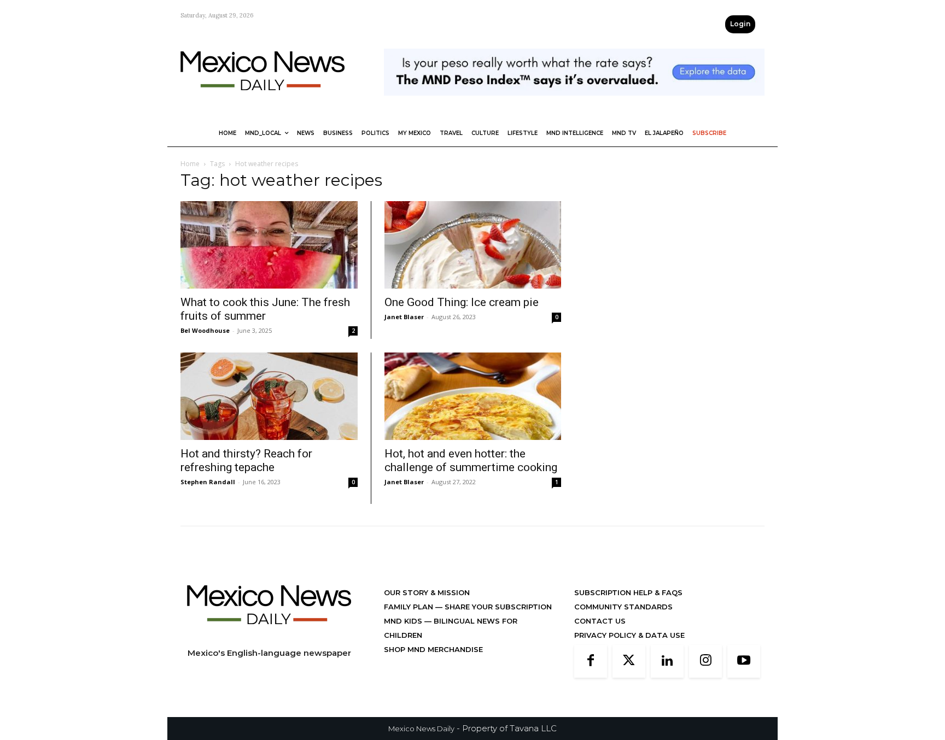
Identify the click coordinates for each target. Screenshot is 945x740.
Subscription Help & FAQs (628, 592)
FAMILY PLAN (409, 606)
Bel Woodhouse (205, 330)
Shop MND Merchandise (433, 649)
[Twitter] (628, 661)
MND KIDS (404, 620)
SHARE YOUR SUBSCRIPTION (497, 606)
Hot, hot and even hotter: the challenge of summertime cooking (470, 460)
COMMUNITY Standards (623, 606)
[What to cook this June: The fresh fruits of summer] (269, 245)
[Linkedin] (667, 661)
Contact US (600, 620)
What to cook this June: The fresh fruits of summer (265, 309)
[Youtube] (743, 661)
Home (190, 163)
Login (740, 24)
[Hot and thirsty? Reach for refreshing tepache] (269, 396)
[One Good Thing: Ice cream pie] (472, 245)
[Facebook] (590, 661)
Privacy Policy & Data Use (629, 635)
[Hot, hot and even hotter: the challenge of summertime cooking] (472, 396)
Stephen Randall (207, 482)
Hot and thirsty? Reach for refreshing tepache (246, 460)
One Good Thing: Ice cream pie (461, 302)
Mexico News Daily (421, 728)
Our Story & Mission (427, 592)
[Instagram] (705, 661)
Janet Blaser (404, 317)
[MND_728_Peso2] (574, 104)
